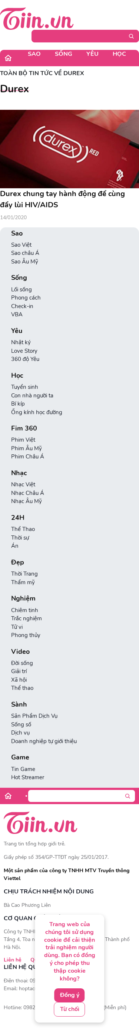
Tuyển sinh (24, 387)
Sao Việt (21, 245)
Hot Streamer (27, 777)
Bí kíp (18, 403)
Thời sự (20, 537)
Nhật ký (21, 342)
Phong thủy (25, 635)
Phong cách (26, 297)
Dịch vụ (20, 732)
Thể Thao (23, 529)
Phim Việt (23, 440)
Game (20, 757)
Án (15, 546)
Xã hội (19, 680)
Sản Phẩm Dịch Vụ (34, 716)
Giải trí (19, 671)
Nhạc (19, 473)
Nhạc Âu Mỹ (26, 501)
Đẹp (17, 562)
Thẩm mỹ (23, 582)
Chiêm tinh (24, 610)
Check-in (22, 306)
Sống (63, 54)
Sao (34, 54)
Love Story (24, 351)
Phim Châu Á (27, 456)
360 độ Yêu (25, 359)
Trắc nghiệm (26, 618)
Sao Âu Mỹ (24, 261)
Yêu (92, 54)
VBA (17, 314)
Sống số (21, 724)
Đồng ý (69, 995)
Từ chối (69, 1009)
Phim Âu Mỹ (26, 448)
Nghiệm (23, 598)
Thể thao (22, 688)
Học (119, 54)
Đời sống (22, 663)
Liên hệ (12, 959)
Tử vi (17, 627)
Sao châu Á (25, 253)
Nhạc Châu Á (27, 493)
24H (17, 518)
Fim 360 (24, 428)
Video (20, 651)
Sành (19, 704)
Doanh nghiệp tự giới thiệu (44, 741)
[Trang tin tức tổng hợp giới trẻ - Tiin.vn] (37, 18)
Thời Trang (24, 574)
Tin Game (23, 769)
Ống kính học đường (36, 412)
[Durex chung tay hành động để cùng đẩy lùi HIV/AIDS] (69, 149)
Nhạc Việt (23, 484)
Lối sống (21, 289)
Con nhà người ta (32, 395)
